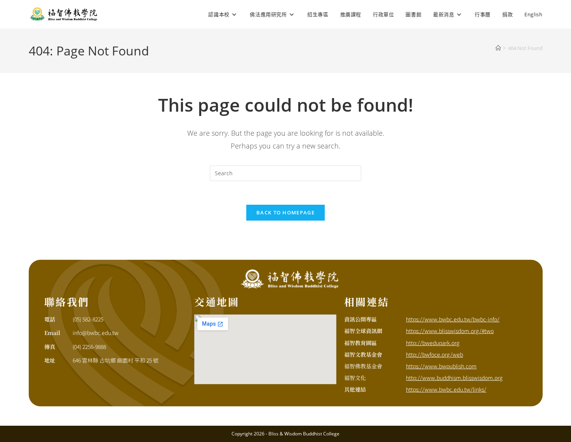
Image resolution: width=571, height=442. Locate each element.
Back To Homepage (285, 212)
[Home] (498, 48)
